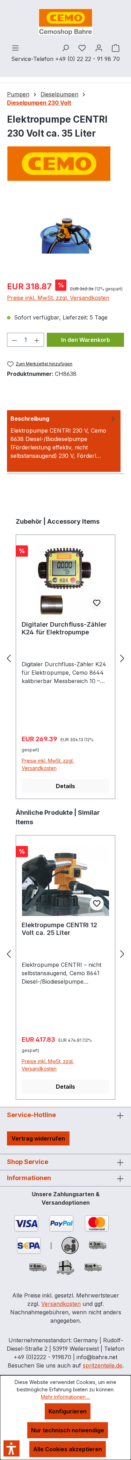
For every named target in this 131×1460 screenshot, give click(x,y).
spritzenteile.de (102, 1365)
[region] (65, 234)
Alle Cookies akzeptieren (67, 1449)
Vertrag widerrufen (38, 1138)
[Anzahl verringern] (14, 340)
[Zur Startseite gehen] (65, 21)
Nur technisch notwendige (67, 1430)
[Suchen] (65, 48)
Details (65, 786)
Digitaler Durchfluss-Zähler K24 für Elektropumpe (64, 628)
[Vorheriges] (8, 658)
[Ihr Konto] (98, 48)
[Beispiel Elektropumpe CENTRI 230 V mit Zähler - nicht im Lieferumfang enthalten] (65, 234)
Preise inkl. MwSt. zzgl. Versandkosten (58, 297)
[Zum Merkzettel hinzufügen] (97, 603)
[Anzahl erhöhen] (37, 340)
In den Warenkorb (85, 339)
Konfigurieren (68, 1411)
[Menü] (15, 48)
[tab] (64, 441)
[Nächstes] (122, 658)
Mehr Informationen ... (65, 1397)
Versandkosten (61, 1303)
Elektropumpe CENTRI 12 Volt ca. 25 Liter (59, 928)
